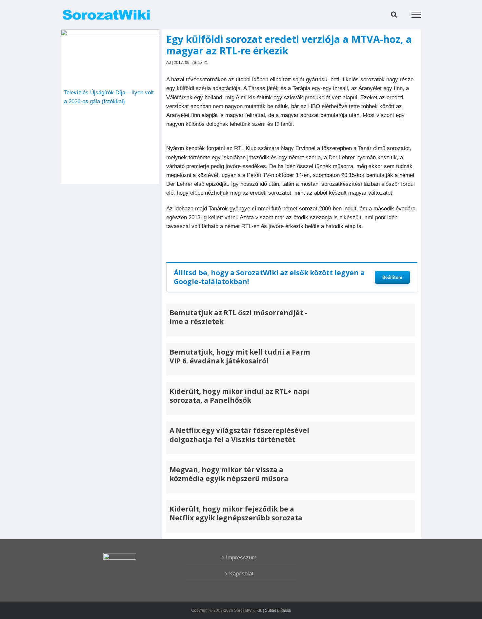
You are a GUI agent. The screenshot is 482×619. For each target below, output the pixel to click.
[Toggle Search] (394, 14)
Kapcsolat (241, 574)
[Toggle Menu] (416, 15)
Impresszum (241, 557)
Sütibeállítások (278, 610)
